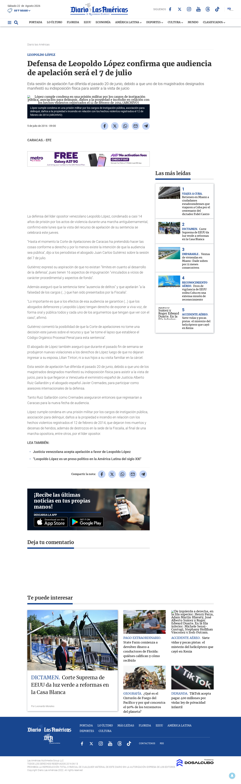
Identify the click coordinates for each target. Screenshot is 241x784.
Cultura (174, 22)
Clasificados (213, 22)
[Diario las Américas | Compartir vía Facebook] (104, 126)
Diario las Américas (38, 44)
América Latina (127, 22)
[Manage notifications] (232, 776)
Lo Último (54, 22)
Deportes (153, 22)
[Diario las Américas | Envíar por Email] (135, 126)
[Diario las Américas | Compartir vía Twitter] (115, 126)
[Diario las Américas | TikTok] (217, 9)
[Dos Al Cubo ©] (195, 765)
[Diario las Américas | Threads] (207, 9)
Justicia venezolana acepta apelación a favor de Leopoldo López (82, 452)
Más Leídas (125, 725)
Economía (103, 22)
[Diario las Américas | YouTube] (198, 9)
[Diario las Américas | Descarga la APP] (52, 522)
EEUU (87, 22)
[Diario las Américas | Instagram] (189, 9)
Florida (73, 22)
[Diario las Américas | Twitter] (179, 9)
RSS (162, 743)
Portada (35, 22)
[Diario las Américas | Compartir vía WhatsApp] (125, 126)
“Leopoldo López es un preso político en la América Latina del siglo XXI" (87, 459)
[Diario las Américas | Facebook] (170, 9)
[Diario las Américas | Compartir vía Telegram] (146, 126)
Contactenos (147, 743)
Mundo (193, 22)
